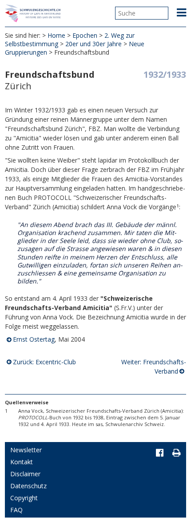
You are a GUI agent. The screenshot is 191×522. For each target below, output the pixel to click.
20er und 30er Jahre (93, 44)
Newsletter (26, 450)
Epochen (84, 35)
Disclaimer (25, 474)
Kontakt (21, 462)
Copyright (24, 498)
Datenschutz (28, 486)
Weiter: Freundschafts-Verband (153, 366)
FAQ (16, 510)
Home (56, 35)
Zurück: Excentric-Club (44, 362)
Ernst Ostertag (34, 339)
